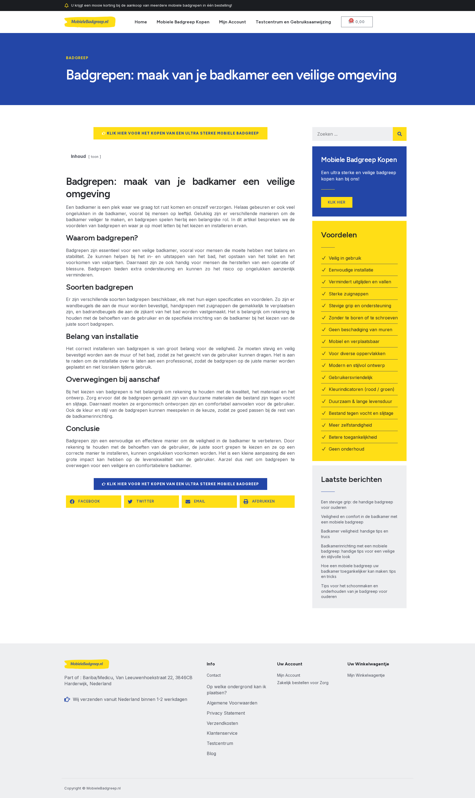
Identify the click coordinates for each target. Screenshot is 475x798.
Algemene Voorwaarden (232, 703)
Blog (211, 753)
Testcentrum (220, 743)
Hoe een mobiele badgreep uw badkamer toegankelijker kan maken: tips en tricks (358, 571)
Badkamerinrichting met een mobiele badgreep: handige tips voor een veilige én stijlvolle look (358, 551)
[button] (93, 501)
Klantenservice (222, 733)
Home (141, 21)
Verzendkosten (222, 723)
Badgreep (77, 58)
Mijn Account (232, 21)
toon (94, 157)
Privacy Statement (226, 713)
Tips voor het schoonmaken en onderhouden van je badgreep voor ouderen (354, 591)
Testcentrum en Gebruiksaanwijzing (293, 21)
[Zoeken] (400, 134)
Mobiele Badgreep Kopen (183, 21)
